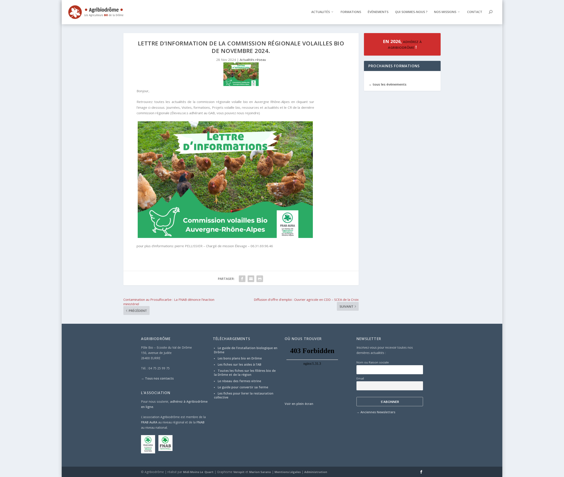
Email (360, 378)
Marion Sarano (260, 472)
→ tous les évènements (387, 84)
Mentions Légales (288, 472)
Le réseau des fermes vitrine (239, 381)
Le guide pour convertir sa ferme (243, 387)
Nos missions (445, 12)
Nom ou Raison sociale (372, 362)
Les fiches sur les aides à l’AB (239, 364)
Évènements (378, 12)
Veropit (239, 472)
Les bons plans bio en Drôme (240, 358)
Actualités (320, 12)
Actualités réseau (253, 59)
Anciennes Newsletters (377, 412)
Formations (351, 12)
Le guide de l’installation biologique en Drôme (245, 350)
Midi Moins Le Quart (198, 472)
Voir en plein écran (299, 404)
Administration (315, 472)
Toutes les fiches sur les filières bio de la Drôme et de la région (245, 373)
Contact (474, 12)
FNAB (200, 422)
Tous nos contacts (159, 378)
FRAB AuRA (149, 422)
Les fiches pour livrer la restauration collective (243, 395)
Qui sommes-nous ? (411, 12)
